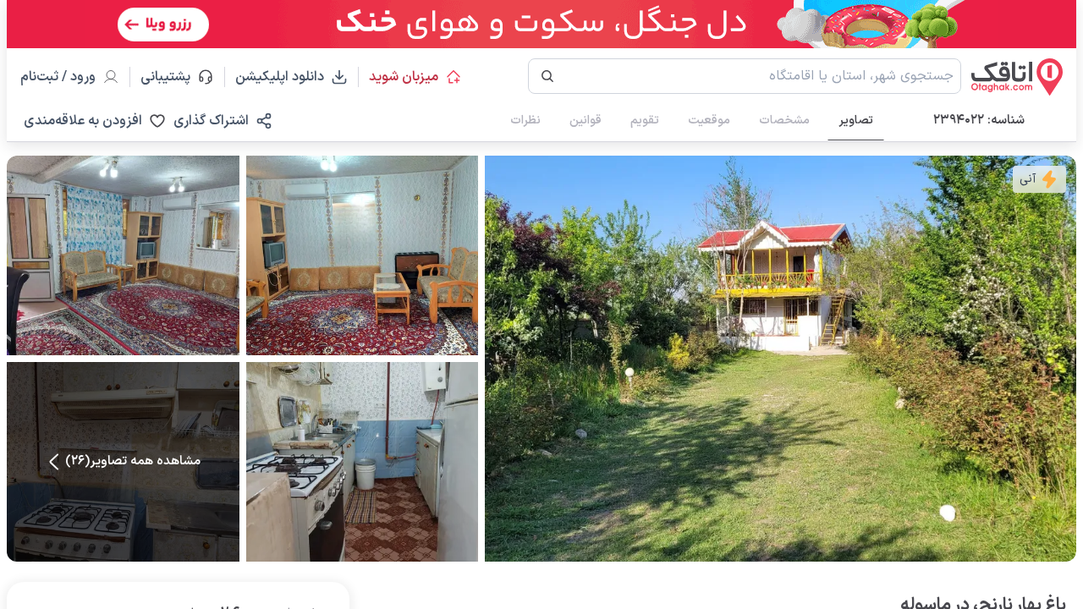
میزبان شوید (403, 77)
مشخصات (784, 120)
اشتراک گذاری (211, 121)
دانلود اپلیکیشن (279, 77)
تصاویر (855, 120)
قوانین (585, 120)
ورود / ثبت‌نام (58, 77)
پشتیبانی (173, 77)
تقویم (644, 120)
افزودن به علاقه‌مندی (83, 121)
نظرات (525, 120)
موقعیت (709, 120)
